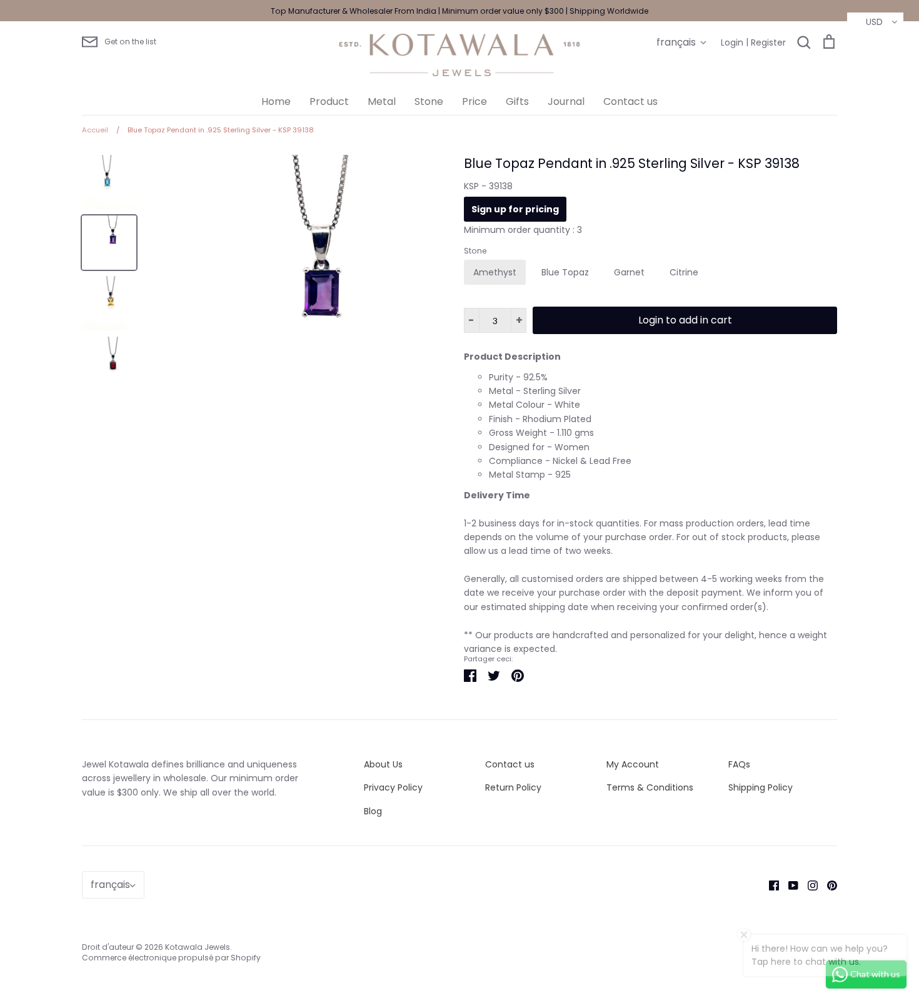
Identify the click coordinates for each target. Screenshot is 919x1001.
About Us (383, 764)
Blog (373, 811)
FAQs (739, 764)
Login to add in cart (685, 320)
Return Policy (513, 787)
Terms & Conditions (649, 787)
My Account (632, 764)
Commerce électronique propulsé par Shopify (171, 957)
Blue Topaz (565, 272)
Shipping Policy (760, 787)
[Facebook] (769, 885)
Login (732, 42)
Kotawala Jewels (197, 947)
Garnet (629, 272)
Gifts (517, 101)
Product (329, 101)
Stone (428, 101)
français (676, 42)
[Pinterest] (827, 885)
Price (474, 101)
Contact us (630, 101)
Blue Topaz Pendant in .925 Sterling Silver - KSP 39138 (632, 163)
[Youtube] (788, 885)
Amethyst (494, 272)
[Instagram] (808, 885)
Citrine (684, 272)
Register (768, 42)
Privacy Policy (393, 787)
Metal (382, 101)
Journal (566, 101)
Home (276, 101)
